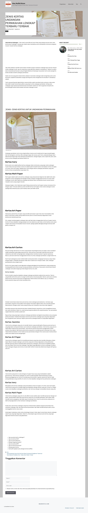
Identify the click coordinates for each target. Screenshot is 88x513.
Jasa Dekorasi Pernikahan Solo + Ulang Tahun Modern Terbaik (20, 455)
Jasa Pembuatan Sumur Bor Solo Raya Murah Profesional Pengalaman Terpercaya (24, 453)
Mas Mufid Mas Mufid (9, 29)
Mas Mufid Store (18, 3)
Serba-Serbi (70, 4)
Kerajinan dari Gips (72, 56)
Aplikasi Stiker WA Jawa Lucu (74, 68)
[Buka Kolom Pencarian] (81, 4)
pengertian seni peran (73, 64)
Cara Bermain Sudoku (73, 72)
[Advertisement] (31, 57)
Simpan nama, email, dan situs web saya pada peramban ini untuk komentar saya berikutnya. (31, 488)
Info (7, 31)
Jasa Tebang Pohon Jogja (74, 60)
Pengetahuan (63, 4)
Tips (77, 4)
